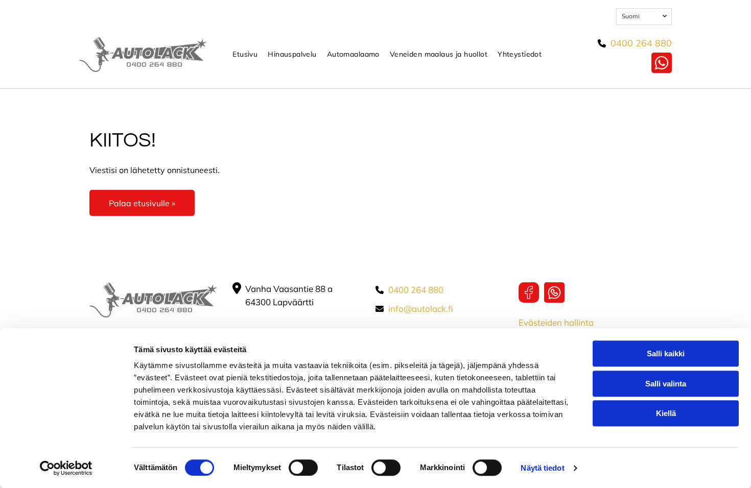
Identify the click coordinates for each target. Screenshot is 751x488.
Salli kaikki (666, 353)
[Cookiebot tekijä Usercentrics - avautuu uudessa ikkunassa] (66, 468)
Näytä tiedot (542, 467)
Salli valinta (665, 383)
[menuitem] (245, 54)
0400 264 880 (641, 43)
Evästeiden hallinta (556, 322)
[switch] (303, 467)
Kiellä (666, 413)
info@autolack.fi (420, 308)
